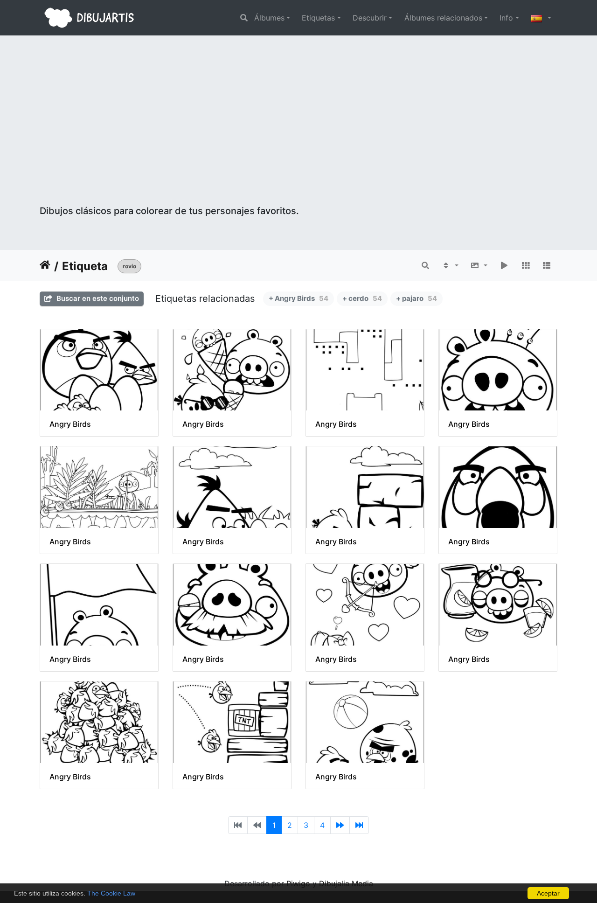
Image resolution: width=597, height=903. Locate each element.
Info (506, 17)
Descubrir (370, 17)
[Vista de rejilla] (525, 265)
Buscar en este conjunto (97, 298)
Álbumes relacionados (443, 17)
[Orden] (450, 265)
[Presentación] (504, 265)
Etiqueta (85, 266)
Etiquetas (318, 17)
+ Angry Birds (298, 298)
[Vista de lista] (546, 265)
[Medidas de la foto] (479, 265)
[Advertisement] (298, 135)
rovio (129, 266)
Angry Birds (70, 424)
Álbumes (269, 17)
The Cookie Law (111, 893)
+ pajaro (416, 298)
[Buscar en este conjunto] (425, 265)
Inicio (45, 266)
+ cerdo (362, 298)
